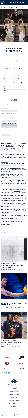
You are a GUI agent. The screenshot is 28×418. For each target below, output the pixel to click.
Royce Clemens (4, 169)
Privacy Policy (14, 388)
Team (16, 7)
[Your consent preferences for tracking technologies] (2, 415)
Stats (22, 7)
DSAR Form (14, 397)
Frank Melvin (17, 175)
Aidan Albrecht (4, 162)
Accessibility (14, 406)
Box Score (13, 60)
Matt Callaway (17, 191)
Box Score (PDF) (13, 123)
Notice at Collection (14, 403)
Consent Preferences (14, 391)
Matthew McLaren (14, 169)
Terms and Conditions (14, 394)
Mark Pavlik (6, 175)
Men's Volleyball (5, 263)
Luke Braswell (4, 168)
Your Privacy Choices (14, 400)
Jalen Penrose (16, 189)
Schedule (11, 7)
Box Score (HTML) (5, 123)
